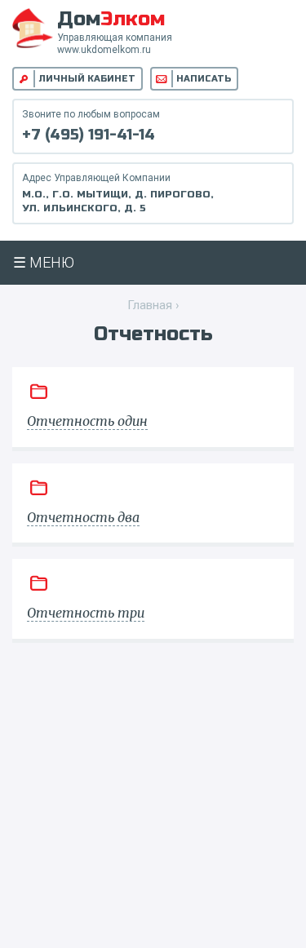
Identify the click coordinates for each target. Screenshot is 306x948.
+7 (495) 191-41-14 (88, 135)
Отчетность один (87, 421)
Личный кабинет (86, 78)
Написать (203, 78)
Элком (111, 19)
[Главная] (32, 27)
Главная (149, 305)
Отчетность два (83, 517)
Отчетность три (85, 613)
